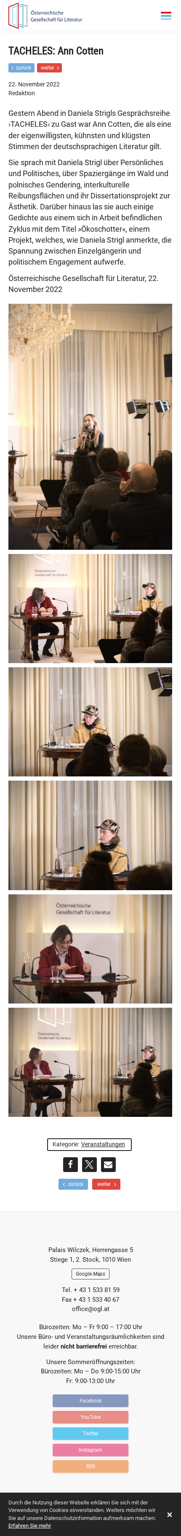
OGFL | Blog (57, 16)
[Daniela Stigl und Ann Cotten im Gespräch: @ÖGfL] (90, 1062)
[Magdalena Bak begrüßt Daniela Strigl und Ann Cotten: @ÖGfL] (90, 427)
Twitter (90, 1434)
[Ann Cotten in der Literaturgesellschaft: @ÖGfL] (90, 721)
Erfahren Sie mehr (29, 1526)
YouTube (91, 1417)
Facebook (91, 1401)
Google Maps (90, 1274)
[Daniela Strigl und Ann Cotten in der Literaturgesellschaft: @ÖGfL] (90, 608)
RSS (90, 1466)
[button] (70, 1164)
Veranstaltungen (103, 1144)
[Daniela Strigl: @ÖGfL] (90, 948)
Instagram (90, 1450)
